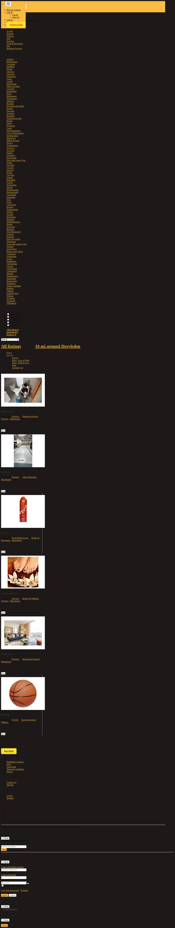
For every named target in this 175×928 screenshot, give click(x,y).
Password (5, 880)
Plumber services (7, 411)
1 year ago (14, 325)
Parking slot (6, 472)
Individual (12, 332)
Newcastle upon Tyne (16, 160)
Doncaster (11, 197)
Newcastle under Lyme (17, 244)
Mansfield (11, 180)
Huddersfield (12, 209)
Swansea (10, 113)
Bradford (10, 116)
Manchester (12, 84)
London (10, 59)
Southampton (12, 136)
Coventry (11, 89)
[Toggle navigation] (8, 4)
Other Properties (29, 477)
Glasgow (10, 72)
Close (4, 925)
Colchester (11, 254)
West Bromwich (14, 232)
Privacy (10, 772)
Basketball (5, 714)
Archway (11, 148)
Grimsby (10, 234)
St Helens (11, 298)
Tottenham (11, 242)
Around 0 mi (17, 368)
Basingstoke (12, 281)
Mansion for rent (7, 654)
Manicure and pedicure (10, 593)
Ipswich (10, 170)
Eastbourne (11, 256)
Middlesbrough (13, 222)
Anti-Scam (11, 767)
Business (11, 335)
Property (16, 477)
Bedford (10, 288)
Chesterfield (12, 269)
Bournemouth (12, 190)
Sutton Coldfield (14, 286)
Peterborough (12, 192)
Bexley (10, 143)
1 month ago (15, 320)
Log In (15, 15)
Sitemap (10, 785)
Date (14, 365)
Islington (10, 101)
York (9, 200)
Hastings (10, 237)
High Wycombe (13, 239)
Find (4, 849)
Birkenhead (12, 96)
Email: (4, 864)
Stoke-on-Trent (13, 86)
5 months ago (16, 322)
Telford (10, 212)
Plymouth (11, 126)
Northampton (12, 145)
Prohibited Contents (15, 762)
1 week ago (15, 317)
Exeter (9, 259)
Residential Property (31, 659)
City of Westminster (15, 133)
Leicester (10, 74)
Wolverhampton (13, 131)
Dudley (10, 153)
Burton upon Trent (15, 251)
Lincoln (10, 266)
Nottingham (12, 99)
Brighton (10, 229)
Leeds (9, 79)
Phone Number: (8, 872)
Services (16, 416)
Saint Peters (12, 249)
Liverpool (11, 64)
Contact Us (11, 782)
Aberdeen (11, 155)
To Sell (15, 720)
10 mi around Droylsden (57, 346)
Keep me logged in (12, 886)
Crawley (10, 168)
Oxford (10, 182)
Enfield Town (12, 293)
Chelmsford (12, 271)
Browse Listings (14, 10)
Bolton (9, 224)
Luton (9, 128)
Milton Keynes (13, 140)
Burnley (10, 207)
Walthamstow (12, 276)
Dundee (10, 214)
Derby (9, 123)
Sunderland (11, 91)
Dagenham (11, 278)
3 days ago (14, 314)
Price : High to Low (20, 363)
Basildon (10, 219)
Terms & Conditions (15, 769)
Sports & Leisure (28, 720)
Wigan (9, 173)
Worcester (11, 301)
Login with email (8, 875)
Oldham (10, 291)
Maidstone (11, 283)
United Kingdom (9, 909)
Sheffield (10, 67)
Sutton (9, 163)
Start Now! (9, 751)
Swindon (10, 165)
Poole (9, 202)
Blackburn (11, 217)
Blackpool (11, 138)
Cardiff (10, 81)
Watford (10, 246)
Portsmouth (11, 158)
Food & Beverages (20, 538)
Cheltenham (12, 264)
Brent (9, 94)
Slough (10, 187)
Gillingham (11, 303)
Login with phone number (12, 867)
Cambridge (11, 195)
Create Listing (16, 25)
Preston (10, 108)
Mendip (10, 274)
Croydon (10, 175)
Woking (10, 296)
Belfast (10, 121)
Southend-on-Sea (14, 118)
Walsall (10, 177)
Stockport (11, 227)
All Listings (13, 330)
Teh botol (4, 532)
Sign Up (15, 17)
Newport (10, 111)
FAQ (9, 764)
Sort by (15, 358)
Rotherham (11, 261)
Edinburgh (11, 76)
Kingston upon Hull (15, 106)
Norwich (10, 150)
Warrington (11, 185)
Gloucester (11, 205)
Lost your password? (10, 890)
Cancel (12, 895)
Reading (10, 104)
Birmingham (12, 62)
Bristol (9, 69)
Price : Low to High (20, 360)
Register (10, 798)
